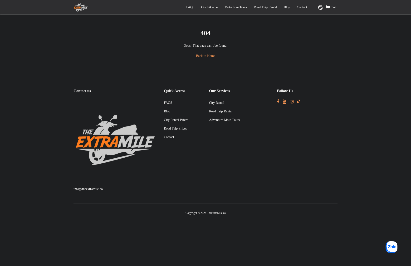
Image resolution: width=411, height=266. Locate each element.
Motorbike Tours (236, 7)
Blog (287, 7)
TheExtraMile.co (216, 213)
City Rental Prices (176, 120)
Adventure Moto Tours (224, 120)
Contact (302, 7)
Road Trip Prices (175, 128)
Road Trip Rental (265, 7)
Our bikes (207, 7)
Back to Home (205, 56)
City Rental (216, 103)
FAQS (190, 7)
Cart (333, 7)
